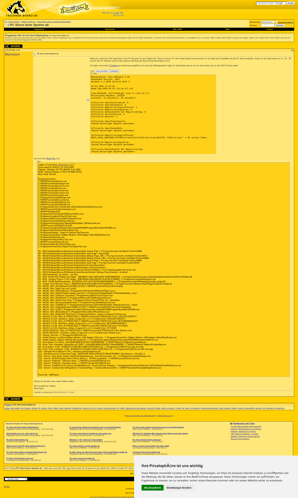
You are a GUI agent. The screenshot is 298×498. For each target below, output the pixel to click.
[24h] (227, 29)
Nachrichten (110, 29)
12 (107, 497)
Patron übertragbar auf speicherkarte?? (141, 416)
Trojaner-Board (13, 22)
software (227, 408)
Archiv (7, 486)
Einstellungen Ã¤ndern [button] (179, 487)
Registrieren (39, 29)
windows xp (270, 408)
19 (124, 497)
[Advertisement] (60, 79)
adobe (7, 408)
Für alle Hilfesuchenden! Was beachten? (246, 426)
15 (114, 497)
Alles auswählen (102, 71)
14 (112, 497)
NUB (180, 29)
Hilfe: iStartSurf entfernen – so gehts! (245, 434)
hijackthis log (77, 408)
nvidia (163, 408)
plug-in (187, 408)
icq (95, 408)
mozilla (157, 408)
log (118, 408)
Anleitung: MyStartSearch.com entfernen (246, 429)
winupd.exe (280, 408)
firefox (50, 408)
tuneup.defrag (249, 408)
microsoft (150, 408)
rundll (221, 408)
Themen (8, 405)
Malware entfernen (28, 22)
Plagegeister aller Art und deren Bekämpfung (54, 22)
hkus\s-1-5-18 (88, 408)
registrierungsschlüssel (209, 408)
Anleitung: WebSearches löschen (243, 431)
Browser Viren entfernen (240, 439)
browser (28, 408)
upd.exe (258, 408)
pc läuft (178, 408)
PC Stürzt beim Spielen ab (59, 35)
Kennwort (253, 25)
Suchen (270, 29)
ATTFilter (93, 73)
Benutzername (255, 22)
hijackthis (67, 408)
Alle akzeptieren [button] (152, 487)
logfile (122, 408)
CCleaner (113, 65)
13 (110, 497)
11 (105, 497)
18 (121, 497)
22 (131, 497)
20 (126, 497)
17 (119, 497)
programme (195, 408)
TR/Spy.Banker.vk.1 (164, 416)
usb (263, 408)
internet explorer (110, 408)
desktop (35, 408)
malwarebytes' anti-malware (135, 408)
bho (22, 408)
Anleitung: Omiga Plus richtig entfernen (245, 436)
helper (56, 408)
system (240, 408)
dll (39, 408)
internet (100, 408)
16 (117, 497)
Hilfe (175, 29)
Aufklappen (114, 71)
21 (128, 497)
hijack (61, 408)
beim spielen (15, 408)
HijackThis (51, 158)
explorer (44, 408)
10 (103, 497)
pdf (183, 408)
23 (133, 497)
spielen (234, 408)
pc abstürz (170, 408)
